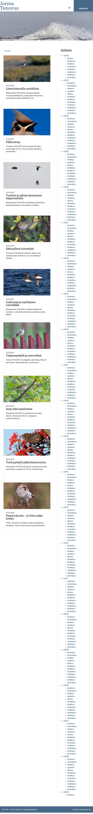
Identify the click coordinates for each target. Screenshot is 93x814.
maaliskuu (71, 72)
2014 (66, 472)
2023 (66, 151)
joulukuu (71, 83)
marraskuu (72, 86)
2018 (66, 329)
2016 (66, 400)
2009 (66, 649)
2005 (66, 792)
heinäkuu (71, 61)
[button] (69, 8)
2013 (66, 507)
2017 (66, 365)
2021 (66, 222)
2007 (66, 721)
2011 (66, 578)
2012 (66, 543)
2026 (66, 55)
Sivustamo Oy (85, 809)
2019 (66, 294)
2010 (66, 614)
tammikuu (71, 77)
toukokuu (71, 66)
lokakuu (70, 88)
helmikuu (71, 75)
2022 (66, 187)
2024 (66, 116)
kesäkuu (71, 64)
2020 (66, 258)
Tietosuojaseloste (30, 809)
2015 (66, 436)
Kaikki (7, 50)
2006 (66, 756)
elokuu (70, 58)
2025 (66, 80)
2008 (66, 685)
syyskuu (71, 91)
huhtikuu (71, 69)
